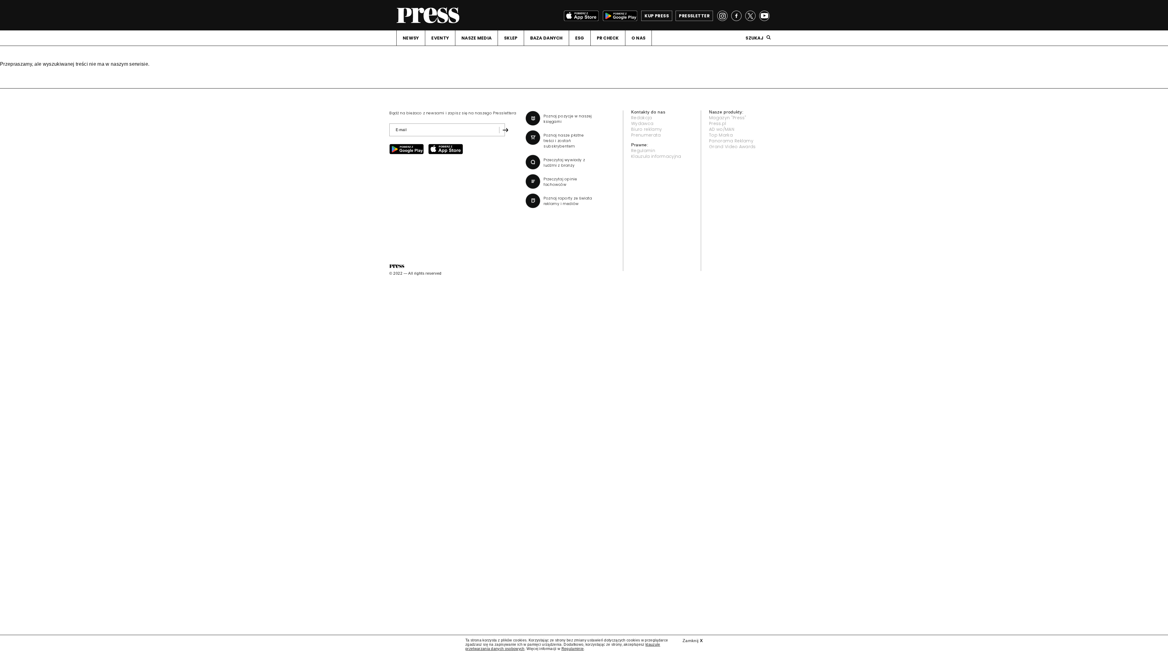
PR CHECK (608, 38)
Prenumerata (646, 135)
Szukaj (754, 38)
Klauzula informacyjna (656, 156)
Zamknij (693, 640)
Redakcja (641, 118)
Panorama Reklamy (731, 141)
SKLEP (510, 38)
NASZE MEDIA (476, 38)
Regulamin (643, 151)
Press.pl (717, 123)
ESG (579, 38)
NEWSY (411, 38)
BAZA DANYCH (546, 38)
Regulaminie (572, 649)
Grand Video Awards (732, 147)
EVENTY (440, 38)
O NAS (638, 38)
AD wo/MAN (721, 129)
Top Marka (721, 135)
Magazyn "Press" (727, 118)
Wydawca (642, 123)
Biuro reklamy (646, 129)
